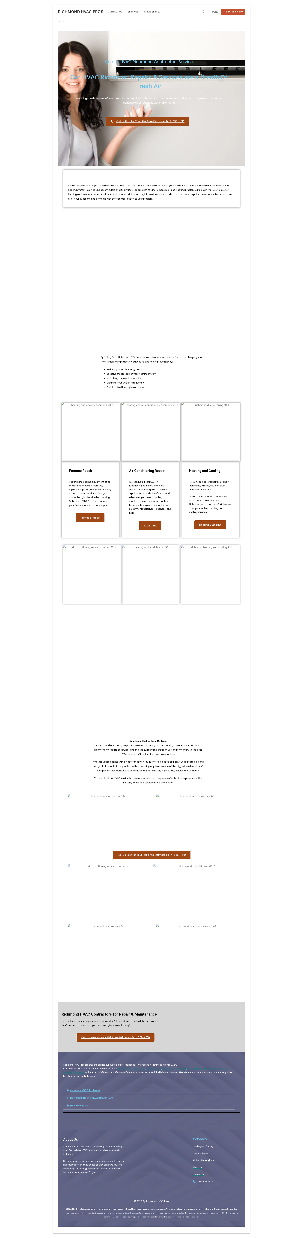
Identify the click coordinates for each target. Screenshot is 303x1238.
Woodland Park (153, 1068)
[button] (149, 1090)
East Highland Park (208, 1068)
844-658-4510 (234, 11)
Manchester (168, 1068)
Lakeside (67, 1072)
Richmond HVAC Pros (80, 11)
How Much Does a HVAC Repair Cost (91, 1098)
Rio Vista (223, 1068)
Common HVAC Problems (85, 1090)
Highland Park (125, 1068)
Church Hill (181, 1068)
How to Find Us (79, 1105)
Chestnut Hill (139, 1068)
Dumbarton (79, 1072)
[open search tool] (203, 11)
